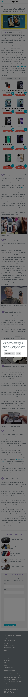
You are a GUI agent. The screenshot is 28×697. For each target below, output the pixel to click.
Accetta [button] (18, 353)
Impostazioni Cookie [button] (9, 353)
